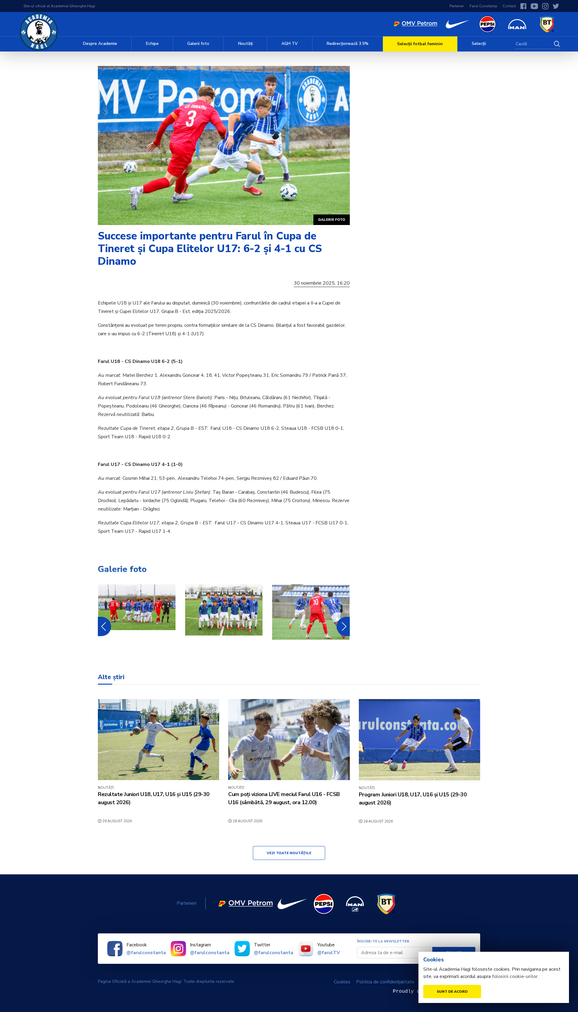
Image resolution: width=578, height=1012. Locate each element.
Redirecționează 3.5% (347, 43)
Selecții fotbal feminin (420, 44)
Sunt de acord (452, 991)
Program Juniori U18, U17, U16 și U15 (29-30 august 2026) (413, 798)
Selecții (479, 43)
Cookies (342, 982)
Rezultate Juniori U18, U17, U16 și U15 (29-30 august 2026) (154, 798)
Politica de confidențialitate (385, 982)
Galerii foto (198, 43)
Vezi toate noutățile (289, 853)
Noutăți (245, 43)
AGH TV (289, 43)
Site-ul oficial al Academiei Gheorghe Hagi (59, 6)
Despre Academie (100, 43)
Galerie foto (331, 219)
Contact (509, 6)
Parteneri (456, 6)
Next (343, 626)
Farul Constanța (483, 6)
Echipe (152, 43)
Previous (102, 626)
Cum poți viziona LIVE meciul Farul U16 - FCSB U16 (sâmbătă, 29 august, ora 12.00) (284, 798)
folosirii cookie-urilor (515, 976)
